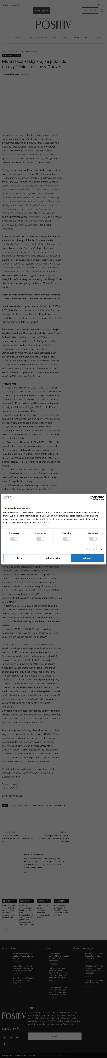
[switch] (40, 539)
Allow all (87, 558)
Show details (92, 549)
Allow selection (53, 558)
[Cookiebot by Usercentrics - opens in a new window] (91, 498)
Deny (19, 558)
